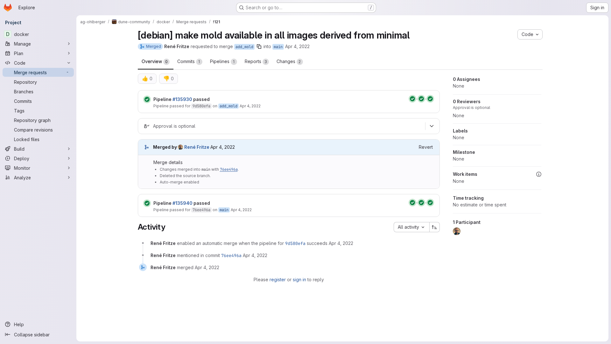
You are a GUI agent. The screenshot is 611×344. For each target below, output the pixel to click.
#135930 (182, 99)
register (278, 279)
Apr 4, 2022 (297, 46)
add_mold (244, 46)
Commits (188, 61)
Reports (256, 61)
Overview (155, 61)
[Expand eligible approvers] (432, 126)
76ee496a (229, 169)
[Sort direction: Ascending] (435, 227)
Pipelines (222, 61)
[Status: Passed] (147, 99)
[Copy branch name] (259, 46)
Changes (289, 61)
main (278, 46)
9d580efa (201, 106)
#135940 (182, 203)
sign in (299, 279)
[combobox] (411, 227)
